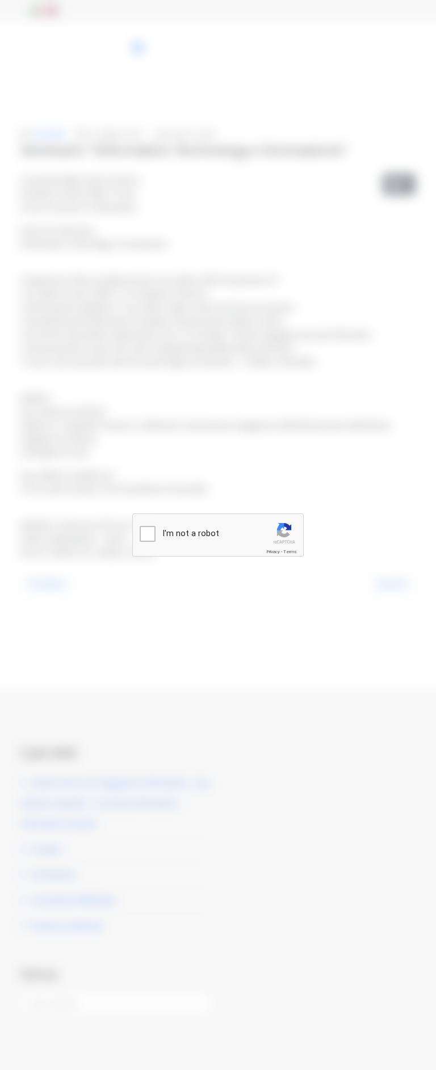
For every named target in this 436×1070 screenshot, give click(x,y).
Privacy (273, 551)
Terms (290, 551)
